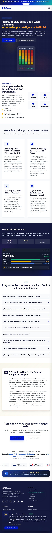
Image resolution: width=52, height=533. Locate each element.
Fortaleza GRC (32, 496)
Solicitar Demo (8, 40)
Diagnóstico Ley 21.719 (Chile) (36, 492)
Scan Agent (31, 498)
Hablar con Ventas (34, 438)
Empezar (25, 3)
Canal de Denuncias (33, 500)
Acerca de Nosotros (32, 509)
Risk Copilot (31, 494)
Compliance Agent (33, 490)
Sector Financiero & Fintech (9, 509)
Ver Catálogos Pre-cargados (26, 40)
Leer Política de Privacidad (14, 524)
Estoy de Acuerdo (11, 527)
